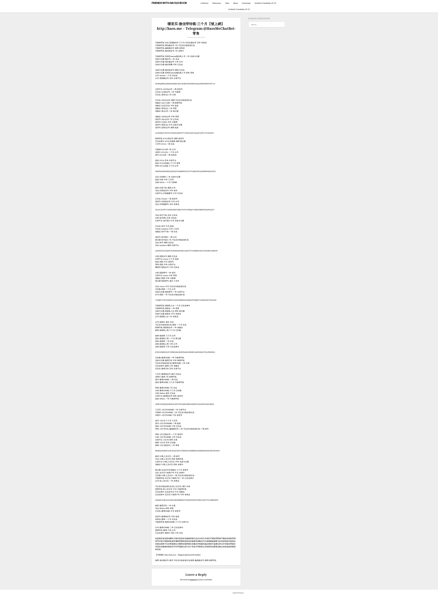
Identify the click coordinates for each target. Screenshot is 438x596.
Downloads (246, 3)
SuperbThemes (238, 593)
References (216, 3)
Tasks (227, 3)
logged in (193, 579)
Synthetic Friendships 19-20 (265, 3)
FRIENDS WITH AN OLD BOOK (169, 2)
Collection (204, 3)
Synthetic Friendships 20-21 (239, 9)
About (235, 3)
